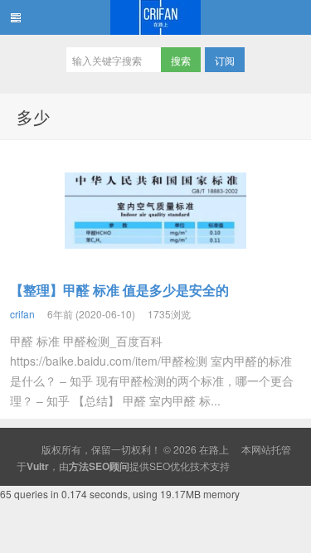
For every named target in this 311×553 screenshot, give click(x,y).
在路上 (155, 17)
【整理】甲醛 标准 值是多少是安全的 (119, 289)
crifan (22, 314)
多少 (33, 116)
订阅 (225, 60)
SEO (159, 465)
